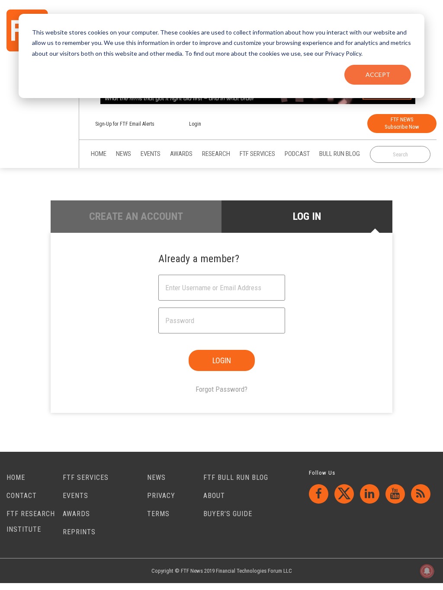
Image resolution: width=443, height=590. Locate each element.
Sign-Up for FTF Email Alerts (124, 124)
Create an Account (136, 216)
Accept (378, 74)
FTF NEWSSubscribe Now (402, 123)
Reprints (79, 532)
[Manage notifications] (427, 571)
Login (195, 124)
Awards (76, 514)
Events (75, 496)
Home (15, 477)
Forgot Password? (221, 389)
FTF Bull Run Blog (235, 477)
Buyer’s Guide (227, 514)
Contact (21, 496)
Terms (158, 514)
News (156, 477)
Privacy (161, 496)
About (214, 496)
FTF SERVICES (86, 477)
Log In (307, 216)
